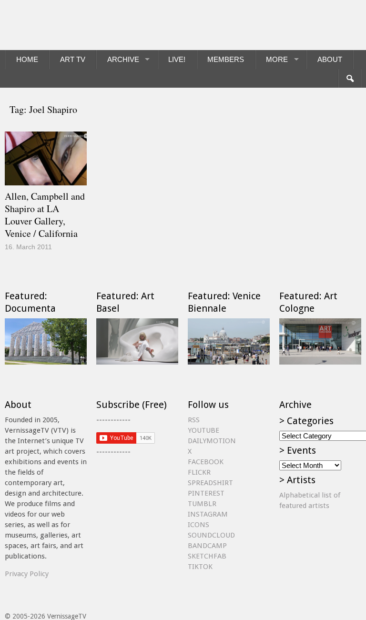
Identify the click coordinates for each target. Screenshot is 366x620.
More (277, 59)
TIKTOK (200, 566)
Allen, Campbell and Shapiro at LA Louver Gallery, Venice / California (45, 215)
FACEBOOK (206, 461)
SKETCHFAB (207, 556)
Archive (123, 59)
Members (225, 59)
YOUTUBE (203, 430)
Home (27, 59)
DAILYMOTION (212, 441)
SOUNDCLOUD (211, 535)
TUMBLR (202, 503)
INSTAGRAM (208, 514)
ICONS (198, 524)
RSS (194, 420)
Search (349, 78)
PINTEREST (206, 493)
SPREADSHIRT (210, 482)
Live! (176, 59)
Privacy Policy (27, 573)
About (329, 59)
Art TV (72, 59)
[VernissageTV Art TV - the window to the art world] (52, 25)
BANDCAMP (207, 545)
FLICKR (199, 472)
